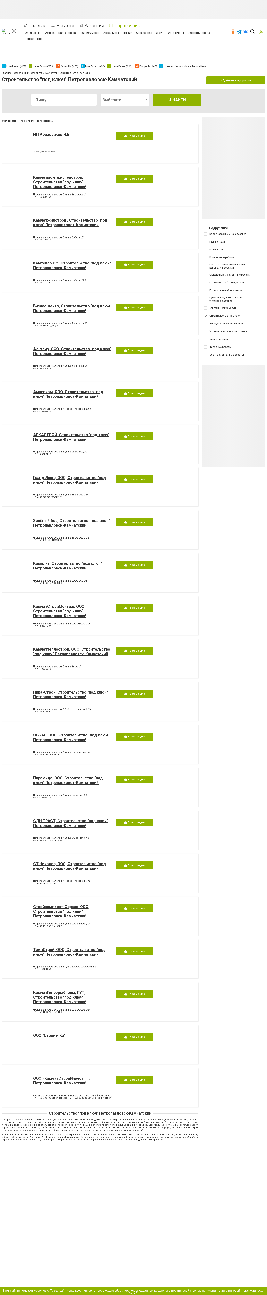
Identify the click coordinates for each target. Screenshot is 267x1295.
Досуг (160, 32)
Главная (37, 25)
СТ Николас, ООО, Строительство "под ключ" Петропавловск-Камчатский (69, 866)
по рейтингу (27, 121)
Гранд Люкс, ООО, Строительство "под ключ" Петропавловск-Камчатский (69, 480)
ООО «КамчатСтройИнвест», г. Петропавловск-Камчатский (61, 1080)
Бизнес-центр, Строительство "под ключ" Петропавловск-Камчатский (72, 308)
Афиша (50, 32)
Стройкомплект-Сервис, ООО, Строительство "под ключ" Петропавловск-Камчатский (61, 911)
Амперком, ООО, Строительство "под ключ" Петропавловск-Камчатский (68, 394)
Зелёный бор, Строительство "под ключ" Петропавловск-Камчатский (71, 523)
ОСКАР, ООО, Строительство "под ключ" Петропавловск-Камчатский (71, 737)
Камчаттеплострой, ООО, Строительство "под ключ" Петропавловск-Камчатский (71, 651)
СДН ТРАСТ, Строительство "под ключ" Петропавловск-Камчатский (70, 823)
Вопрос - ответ (34, 38)
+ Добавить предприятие (236, 80)
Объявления (33, 32)
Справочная (144, 32)
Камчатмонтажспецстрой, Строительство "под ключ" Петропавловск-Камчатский (59, 182)
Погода (127, 32)
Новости (65, 25)
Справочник (127, 25)
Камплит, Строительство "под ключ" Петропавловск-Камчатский (67, 565)
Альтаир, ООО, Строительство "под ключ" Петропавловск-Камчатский (72, 351)
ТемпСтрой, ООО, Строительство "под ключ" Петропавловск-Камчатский (69, 952)
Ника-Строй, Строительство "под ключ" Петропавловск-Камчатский (70, 694)
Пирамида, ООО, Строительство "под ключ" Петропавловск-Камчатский (68, 780)
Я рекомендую (136, 135)
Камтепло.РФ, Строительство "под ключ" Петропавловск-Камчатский (72, 265)
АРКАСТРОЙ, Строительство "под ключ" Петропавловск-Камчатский (71, 437)
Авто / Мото (111, 32)
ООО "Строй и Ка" (49, 1035)
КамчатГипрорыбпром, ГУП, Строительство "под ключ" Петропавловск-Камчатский (59, 997)
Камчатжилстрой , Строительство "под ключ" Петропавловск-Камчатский (70, 222)
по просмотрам (44, 121)
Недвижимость (89, 32)
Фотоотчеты (176, 32)
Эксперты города (199, 32)
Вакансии (94, 25)
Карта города (67, 32)
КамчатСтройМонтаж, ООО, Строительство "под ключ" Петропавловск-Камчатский (59, 611)
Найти (178, 100)
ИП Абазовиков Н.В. (52, 134)
